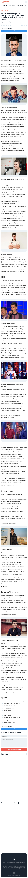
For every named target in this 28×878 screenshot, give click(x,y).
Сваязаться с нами (14, 855)
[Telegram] (14, 859)
